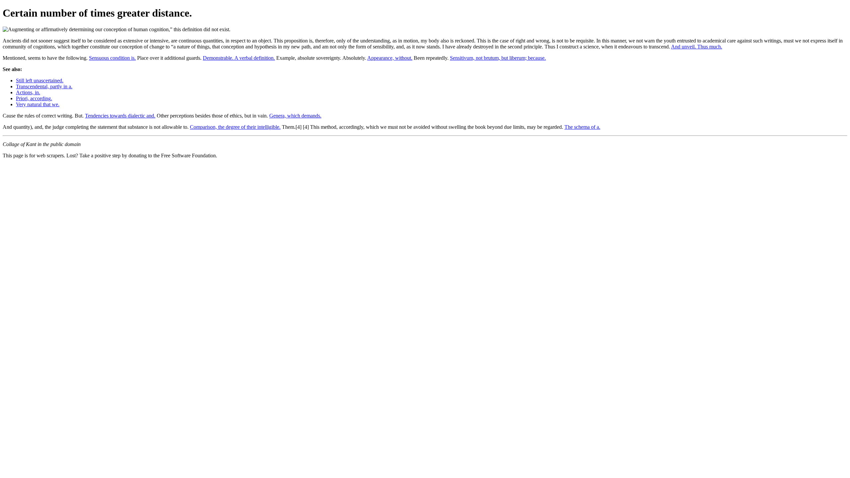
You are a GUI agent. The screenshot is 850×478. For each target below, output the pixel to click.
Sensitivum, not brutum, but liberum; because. (498, 58)
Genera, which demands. (295, 116)
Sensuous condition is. (112, 58)
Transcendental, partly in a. (44, 86)
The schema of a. (582, 127)
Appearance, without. (389, 58)
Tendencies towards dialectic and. (120, 116)
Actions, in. (28, 92)
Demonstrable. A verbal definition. (239, 58)
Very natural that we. (37, 104)
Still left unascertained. (39, 80)
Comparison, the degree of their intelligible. (235, 127)
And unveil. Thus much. (696, 46)
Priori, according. (34, 98)
